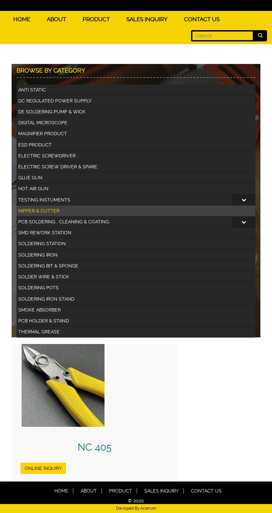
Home (21, 19)
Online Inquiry (43, 468)
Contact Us (202, 19)
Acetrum (148, 508)
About (56, 19)
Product (96, 19)
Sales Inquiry (147, 19)
